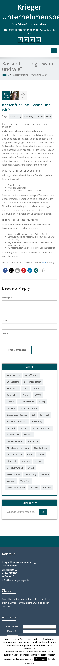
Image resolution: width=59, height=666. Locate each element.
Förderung (37, 421)
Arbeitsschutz (13, 375)
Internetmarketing (42, 428)
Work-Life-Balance (16, 487)
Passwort (11, 631)
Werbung (11, 481)
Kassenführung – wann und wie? (26, 107)
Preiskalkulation (15, 454)
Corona (26, 395)
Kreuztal (28, 434)
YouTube (34, 487)
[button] (5, 270)
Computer (38, 388)
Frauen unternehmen (17, 421)
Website (45, 474)
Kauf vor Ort (13, 434)
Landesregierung (15, 441)
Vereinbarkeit (13, 474)
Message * (7, 298)
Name (5, 320)
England (11, 408)
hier (44, 262)
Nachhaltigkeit (41, 448)
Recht (48, 116)
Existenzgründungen (33, 116)
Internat (11, 428)
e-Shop (42, 401)
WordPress (25, 481)
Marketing (33, 441)
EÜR (33, 415)
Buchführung (15, 116)
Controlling (12, 395)
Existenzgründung (28, 408)
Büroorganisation (32, 382)
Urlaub (31, 467)
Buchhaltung (13, 382)
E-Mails (10, 401)
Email (5, 334)
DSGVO (37, 395)
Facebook (44, 415)
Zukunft (47, 487)
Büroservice (12, 388)
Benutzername (11, 626)
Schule (41, 454)
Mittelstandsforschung (18, 448)
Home (5, 74)
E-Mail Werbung (26, 401)
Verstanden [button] (41, 659)
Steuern (38, 461)
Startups (25, 461)
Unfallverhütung (15, 467)
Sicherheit (12, 461)
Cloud (25, 388)
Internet (24, 428)
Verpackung (30, 474)
